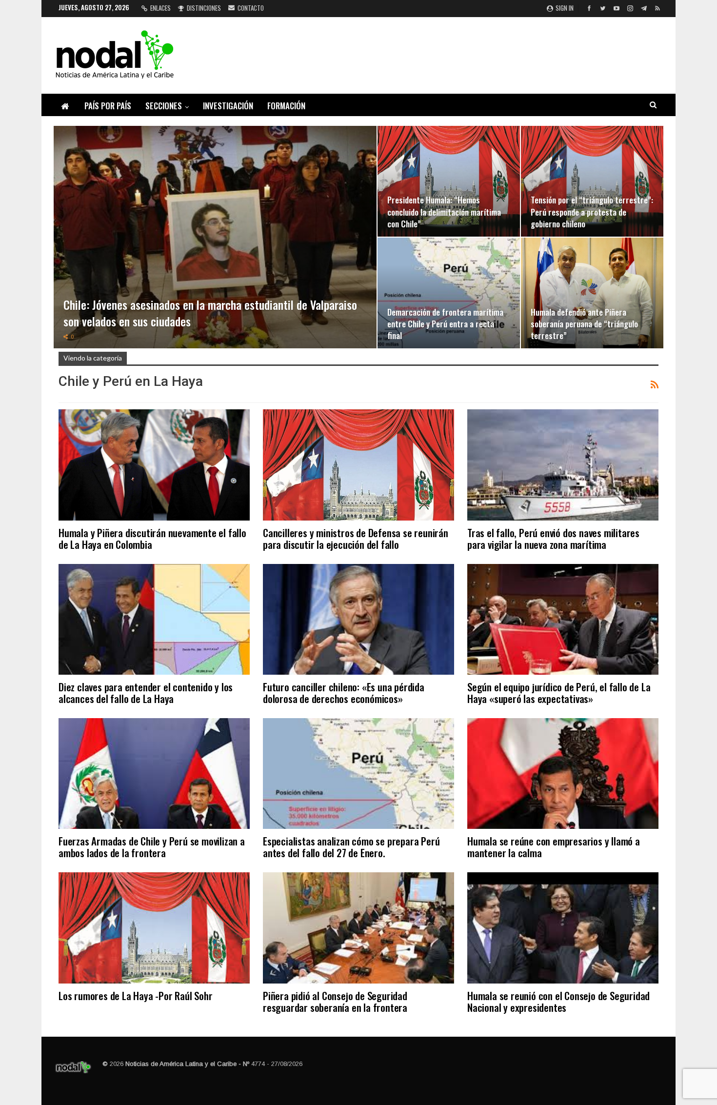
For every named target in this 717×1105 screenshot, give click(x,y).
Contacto (251, 8)
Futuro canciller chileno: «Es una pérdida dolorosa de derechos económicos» (343, 692)
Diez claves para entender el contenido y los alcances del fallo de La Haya (146, 692)
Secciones (163, 106)
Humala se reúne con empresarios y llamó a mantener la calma (553, 846)
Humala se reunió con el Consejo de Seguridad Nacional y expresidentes (558, 1001)
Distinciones (204, 8)
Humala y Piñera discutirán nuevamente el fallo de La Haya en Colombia (152, 538)
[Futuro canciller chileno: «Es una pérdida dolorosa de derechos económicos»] (358, 619)
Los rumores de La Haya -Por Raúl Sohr (136, 995)
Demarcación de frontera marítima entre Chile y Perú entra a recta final (445, 323)
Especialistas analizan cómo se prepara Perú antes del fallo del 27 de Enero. (351, 846)
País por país (107, 106)
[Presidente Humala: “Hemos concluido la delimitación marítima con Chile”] (449, 181)
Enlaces (160, 8)
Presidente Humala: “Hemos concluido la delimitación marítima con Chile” (444, 211)
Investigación (228, 106)
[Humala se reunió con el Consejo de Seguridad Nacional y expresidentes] (562, 927)
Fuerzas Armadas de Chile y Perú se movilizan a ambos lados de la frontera (152, 846)
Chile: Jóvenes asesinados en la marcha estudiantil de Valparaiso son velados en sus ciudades (210, 313)
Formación (286, 106)
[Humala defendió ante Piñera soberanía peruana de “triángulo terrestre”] (592, 293)
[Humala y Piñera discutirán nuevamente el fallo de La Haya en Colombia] (154, 464)
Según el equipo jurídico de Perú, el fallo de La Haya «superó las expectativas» (558, 692)
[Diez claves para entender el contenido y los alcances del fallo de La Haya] (154, 619)
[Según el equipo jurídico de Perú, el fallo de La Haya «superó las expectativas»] (562, 619)
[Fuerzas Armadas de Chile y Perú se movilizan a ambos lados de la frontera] (154, 773)
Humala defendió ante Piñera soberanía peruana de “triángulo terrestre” (584, 323)
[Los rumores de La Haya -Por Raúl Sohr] (154, 927)
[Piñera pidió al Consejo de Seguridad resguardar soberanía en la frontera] (358, 927)
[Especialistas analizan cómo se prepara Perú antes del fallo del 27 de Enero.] (358, 773)
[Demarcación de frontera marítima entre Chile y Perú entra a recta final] (449, 293)
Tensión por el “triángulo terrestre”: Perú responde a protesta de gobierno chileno (592, 211)
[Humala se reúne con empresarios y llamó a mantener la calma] (562, 773)
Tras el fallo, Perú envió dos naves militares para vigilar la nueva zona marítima (553, 538)
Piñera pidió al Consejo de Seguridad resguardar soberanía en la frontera (335, 1001)
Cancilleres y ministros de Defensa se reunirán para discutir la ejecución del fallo (355, 538)
